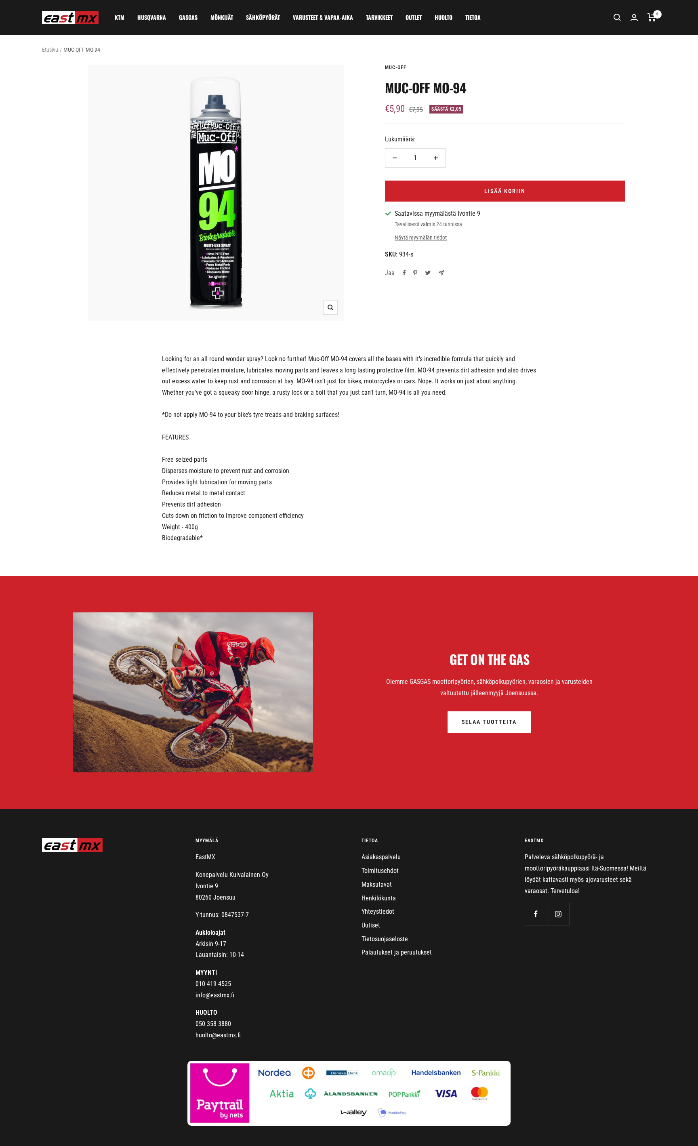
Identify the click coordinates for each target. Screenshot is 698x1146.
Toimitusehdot (380, 871)
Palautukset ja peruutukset (397, 952)
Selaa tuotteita (489, 722)
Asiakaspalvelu (381, 857)
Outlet (414, 17)
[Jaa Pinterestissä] (415, 272)
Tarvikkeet (379, 17)
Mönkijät (221, 17)
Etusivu (50, 49)
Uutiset (371, 925)
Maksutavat (377, 884)
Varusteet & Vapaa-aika (323, 17)
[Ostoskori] (652, 17)
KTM (119, 17)
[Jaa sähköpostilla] (441, 272)
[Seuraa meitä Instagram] (558, 914)
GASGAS (188, 17)
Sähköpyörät (263, 17)
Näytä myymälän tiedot (421, 237)
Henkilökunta (379, 898)
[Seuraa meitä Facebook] (536, 914)
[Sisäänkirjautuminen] (634, 17)
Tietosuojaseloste (385, 939)
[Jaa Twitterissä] (428, 272)
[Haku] (617, 17)
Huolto (443, 17)
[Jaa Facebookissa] (404, 272)
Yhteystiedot (378, 911)
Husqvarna (151, 17)
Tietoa (473, 17)
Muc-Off (395, 67)
